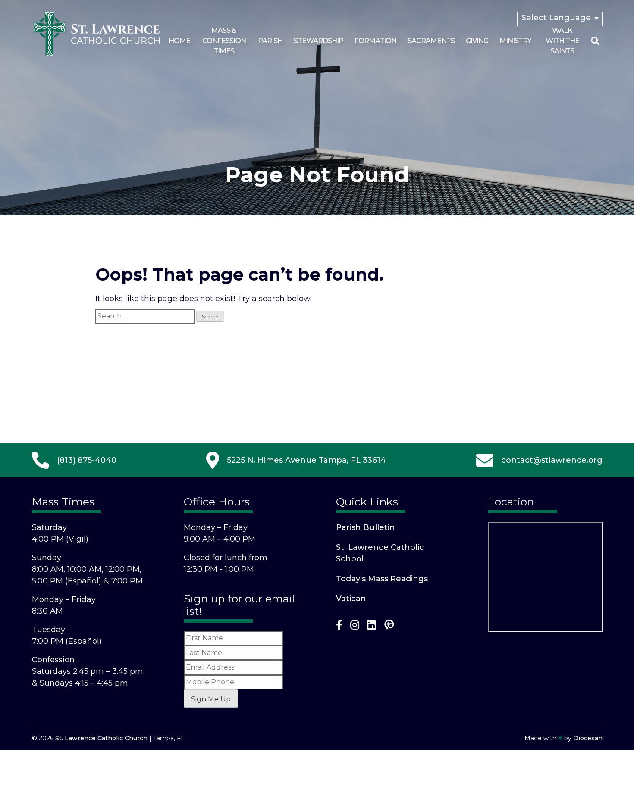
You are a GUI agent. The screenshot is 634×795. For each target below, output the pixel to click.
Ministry (515, 41)
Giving (477, 41)
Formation (375, 41)
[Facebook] (339, 627)
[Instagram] (354, 627)
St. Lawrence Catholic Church (101, 738)
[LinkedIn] (371, 627)
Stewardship (318, 41)
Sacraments (431, 41)
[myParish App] (389, 627)
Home (179, 41)
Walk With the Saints (562, 40)
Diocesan (588, 738)
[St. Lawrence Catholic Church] (96, 54)
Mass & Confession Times (224, 40)
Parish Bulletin (365, 527)
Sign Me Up (211, 699)
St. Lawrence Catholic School (380, 553)
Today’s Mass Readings (382, 578)
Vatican (351, 598)
